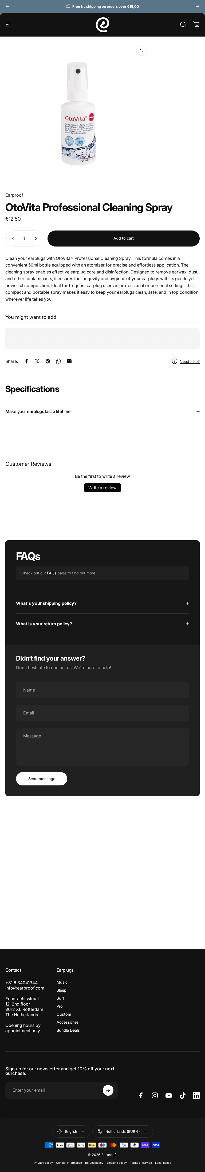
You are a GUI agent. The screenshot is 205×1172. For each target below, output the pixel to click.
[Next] (197, 6)
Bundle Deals (68, 1030)
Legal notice (163, 1163)
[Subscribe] (108, 1090)
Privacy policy (43, 1163)
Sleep (61, 990)
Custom (64, 1014)
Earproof (14, 195)
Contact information (69, 1163)
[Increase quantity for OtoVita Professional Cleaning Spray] (37, 238)
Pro (60, 1006)
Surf (60, 998)
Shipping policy (117, 1163)
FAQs (51, 573)
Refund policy (94, 1163)
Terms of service (141, 1163)
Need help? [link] (190, 361)
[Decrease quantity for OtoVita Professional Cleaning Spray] (12, 238)
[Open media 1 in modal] (141, 50)
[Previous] (7, 6)
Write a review (102, 487)
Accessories (68, 1022)
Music (62, 982)
